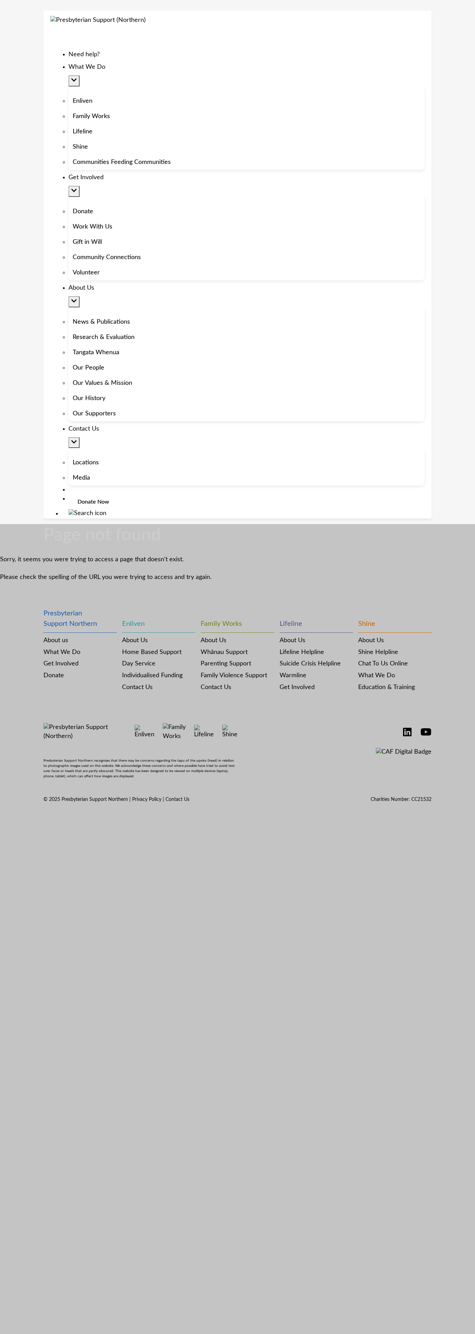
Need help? (84, 54)
